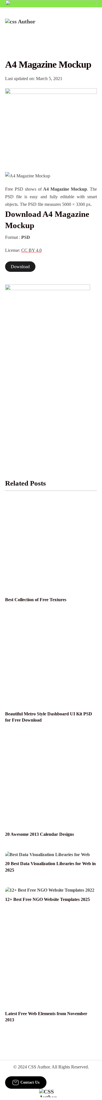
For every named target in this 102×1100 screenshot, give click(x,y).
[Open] (93, 26)
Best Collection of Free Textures (35, 599)
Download (20, 266)
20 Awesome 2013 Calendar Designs (39, 834)
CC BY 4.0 (31, 250)
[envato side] (47, 368)
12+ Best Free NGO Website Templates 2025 (47, 899)
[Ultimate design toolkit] (51, 123)
